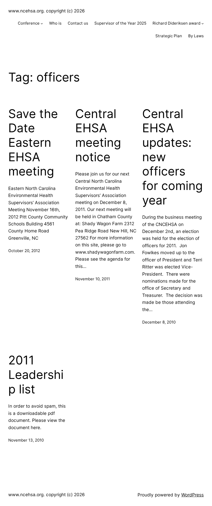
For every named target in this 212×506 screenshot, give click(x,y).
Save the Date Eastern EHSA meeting (33, 143)
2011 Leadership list (36, 374)
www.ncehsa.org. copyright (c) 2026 (46, 10)
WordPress (192, 494)
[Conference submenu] (42, 23)
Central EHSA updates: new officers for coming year (172, 157)
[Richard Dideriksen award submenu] (202, 23)
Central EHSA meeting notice (98, 135)
